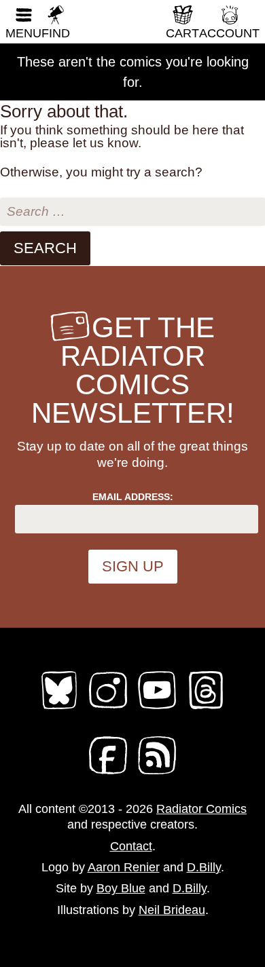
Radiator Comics (201, 809)
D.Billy (204, 867)
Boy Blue (120, 888)
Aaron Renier (124, 867)
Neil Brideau (172, 910)
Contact (131, 846)
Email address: (132, 496)
